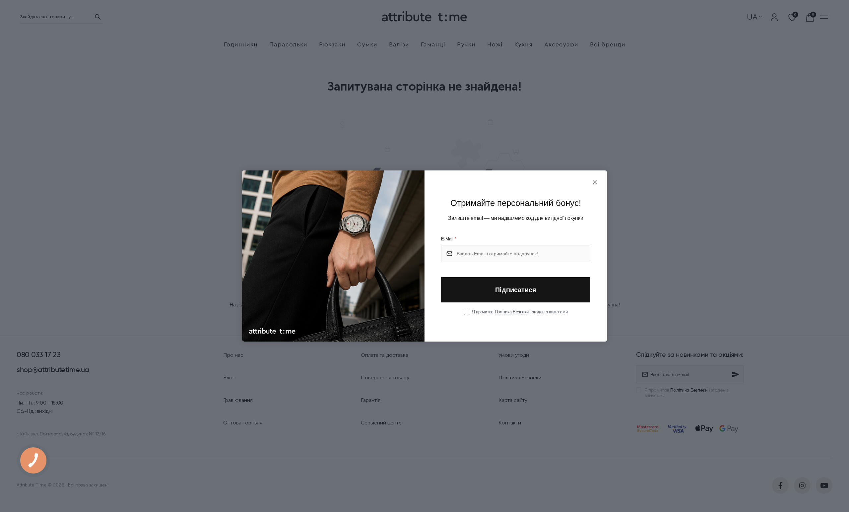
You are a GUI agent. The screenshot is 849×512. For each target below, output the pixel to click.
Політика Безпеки (512, 311)
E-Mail (448, 238)
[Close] (595, 182)
